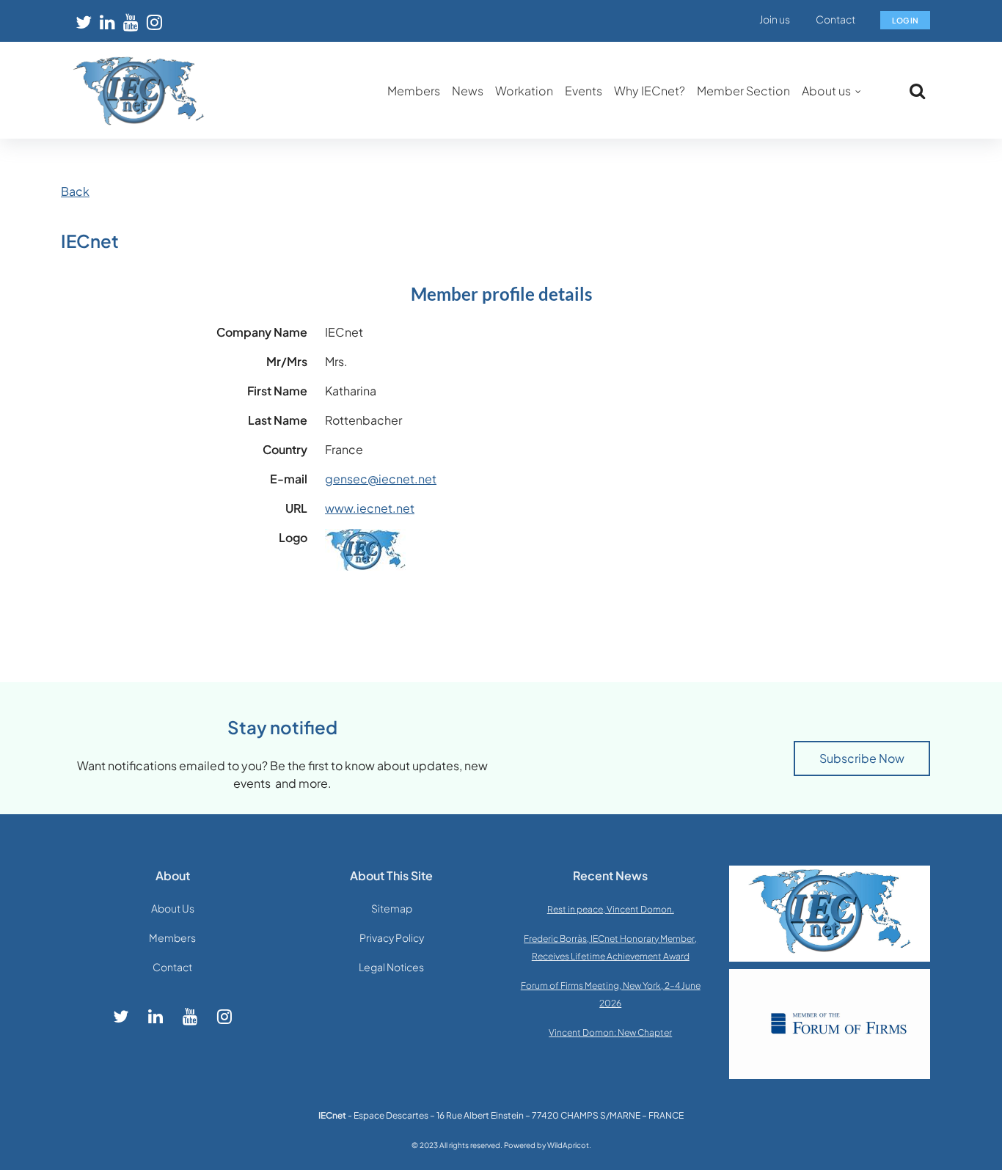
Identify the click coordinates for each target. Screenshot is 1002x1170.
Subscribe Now (861, 758)
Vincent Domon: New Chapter (610, 1032)
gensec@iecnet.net (380, 478)
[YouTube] (130, 22)
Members (172, 937)
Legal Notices (391, 966)
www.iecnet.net (369, 508)
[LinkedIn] (107, 22)
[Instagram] (154, 22)
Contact (835, 19)
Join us (774, 19)
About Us (172, 908)
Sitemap (391, 908)
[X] (83, 22)
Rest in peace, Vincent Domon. (610, 909)
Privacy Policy (391, 937)
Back (75, 191)
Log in (905, 20)
